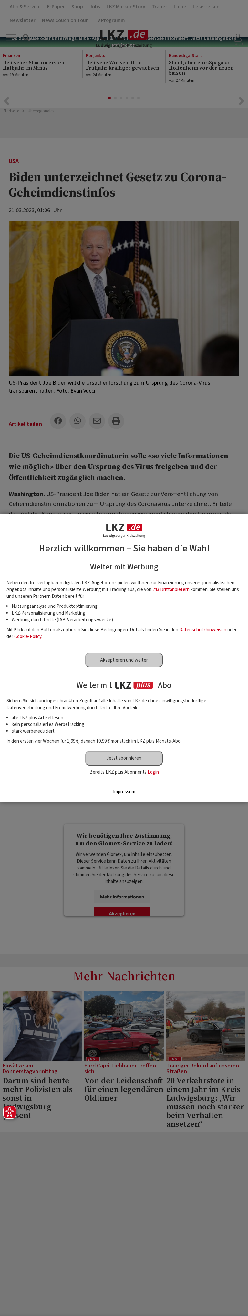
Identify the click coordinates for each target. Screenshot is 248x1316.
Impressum (124, 791)
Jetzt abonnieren (124, 758)
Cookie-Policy (27, 636)
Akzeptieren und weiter (124, 660)
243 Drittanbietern (171, 589)
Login (153, 772)
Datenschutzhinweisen (202, 629)
